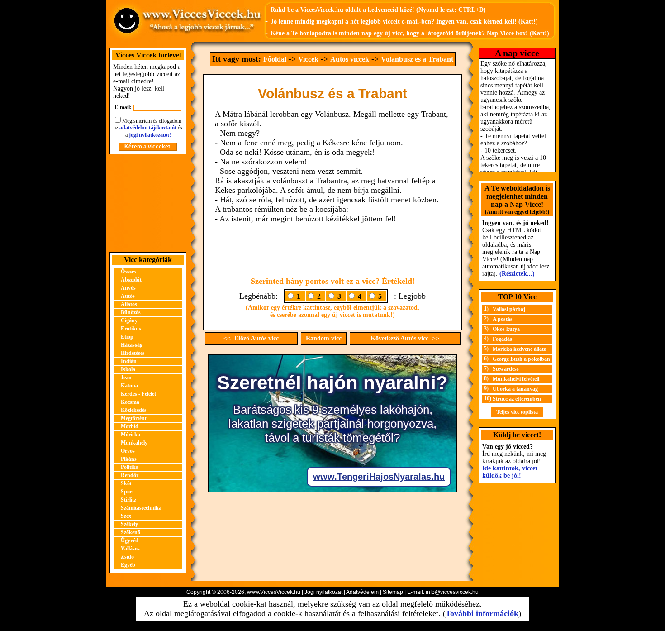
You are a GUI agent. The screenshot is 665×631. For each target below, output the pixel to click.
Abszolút (131, 280)
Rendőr (129, 475)
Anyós (128, 288)
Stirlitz (128, 500)
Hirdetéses (133, 353)
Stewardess (506, 369)
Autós (128, 296)
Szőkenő (130, 532)
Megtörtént (134, 418)
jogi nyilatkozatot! (150, 135)
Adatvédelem (362, 592)
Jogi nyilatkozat (323, 592)
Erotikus (131, 328)
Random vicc (324, 338)
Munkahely (134, 443)
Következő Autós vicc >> (404, 338)
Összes (128, 271)
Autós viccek (349, 59)
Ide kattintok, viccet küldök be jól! (509, 472)
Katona (129, 385)
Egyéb (128, 565)
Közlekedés (134, 410)
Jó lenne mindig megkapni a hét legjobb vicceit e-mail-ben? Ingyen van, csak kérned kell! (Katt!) (404, 21)
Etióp (127, 337)
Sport (127, 491)
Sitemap (393, 592)
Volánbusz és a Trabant (417, 59)
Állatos (129, 304)
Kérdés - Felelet (138, 394)
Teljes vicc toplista (517, 412)
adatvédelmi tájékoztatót (147, 127)
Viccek (308, 59)
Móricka (130, 434)
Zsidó (127, 557)
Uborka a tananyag (515, 389)
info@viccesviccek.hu (452, 592)
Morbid (129, 426)
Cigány (129, 320)
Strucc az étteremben (517, 399)
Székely (129, 524)
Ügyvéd (129, 540)
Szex (126, 516)
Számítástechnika (141, 508)
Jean (126, 377)
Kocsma (130, 402)
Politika (129, 467)
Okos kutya (506, 329)
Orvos (128, 451)
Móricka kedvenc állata (519, 349)
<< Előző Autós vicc (251, 338)
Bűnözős (131, 312)
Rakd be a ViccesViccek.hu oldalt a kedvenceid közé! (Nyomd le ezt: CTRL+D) (378, 9)
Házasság (131, 345)
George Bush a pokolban (521, 359)
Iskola (128, 369)
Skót (126, 483)
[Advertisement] (148, 203)
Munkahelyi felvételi (516, 379)
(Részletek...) (517, 273)
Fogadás (502, 339)
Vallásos (130, 548)
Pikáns (129, 459)
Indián (129, 361)
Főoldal (274, 59)
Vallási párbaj (509, 309)
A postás (503, 319)
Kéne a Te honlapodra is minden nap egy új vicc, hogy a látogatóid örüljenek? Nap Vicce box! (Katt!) (410, 33)
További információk (482, 613)
